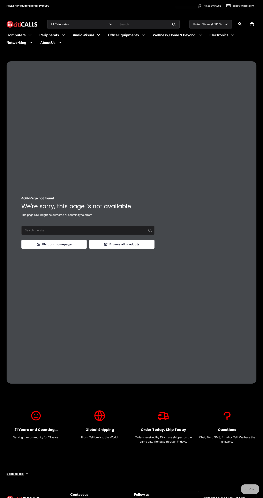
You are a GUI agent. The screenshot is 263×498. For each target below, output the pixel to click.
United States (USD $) (207, 24)
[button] (251, 24)
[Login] (239, 24)
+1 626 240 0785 (212, 5)
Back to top (15, 474)
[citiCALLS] (22, 24)
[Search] (150, 230)
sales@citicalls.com (243, 5)
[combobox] (148, 24)
